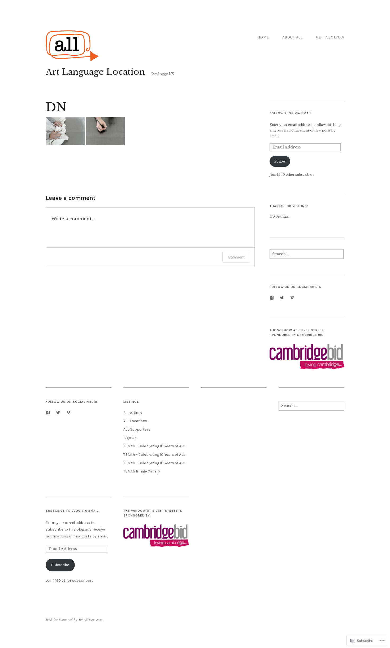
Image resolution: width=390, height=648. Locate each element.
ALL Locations (135, 421)
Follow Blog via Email (291, 113)
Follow (279, 161)
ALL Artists (132, 412)
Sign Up (130, 438)
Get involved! (330, 37)
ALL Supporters (136, 429)
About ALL (292, 37)
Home (263, 37)
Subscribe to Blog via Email (72, 511)
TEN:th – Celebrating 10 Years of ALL (154, 446)
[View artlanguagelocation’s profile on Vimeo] (292, 298)
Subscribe (60, 565)
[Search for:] (307, 255)
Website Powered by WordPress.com (74, 620)
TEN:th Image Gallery (141, 471)
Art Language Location (95, 72)
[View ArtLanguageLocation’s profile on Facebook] (272, 298)
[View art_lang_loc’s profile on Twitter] (282, 298)
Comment (236, 257)
